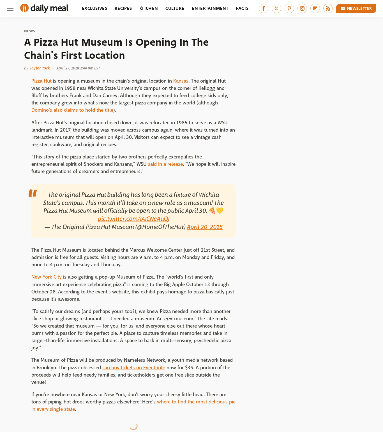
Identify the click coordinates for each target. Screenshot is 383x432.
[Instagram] (302, 8)
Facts (242, 8)
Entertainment (210, 8)
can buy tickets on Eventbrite (133, 368)
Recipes (123, 8)
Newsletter (359, 8)
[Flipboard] (315, 8)
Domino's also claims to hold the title (72, 110)
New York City (46, 277)
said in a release (165, 164)
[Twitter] (276, 8)
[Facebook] (263, 8)
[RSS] (328, 8)
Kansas (180, 81)
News (29, 31)
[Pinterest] (289, 8)
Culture (174, 8)
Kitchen (148, 8)
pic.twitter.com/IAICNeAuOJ (133, 219)
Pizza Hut (41, 81)
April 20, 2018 (205, 227)
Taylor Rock (40, 68)
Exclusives (94, 8)
